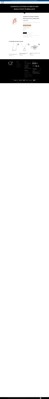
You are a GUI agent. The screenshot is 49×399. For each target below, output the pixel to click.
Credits (32, 82)
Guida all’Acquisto (18, 65)
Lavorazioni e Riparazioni (19, 66)
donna (24, 30)
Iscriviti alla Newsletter (35, 69)
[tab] (25, 33)
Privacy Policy (18, 67)
